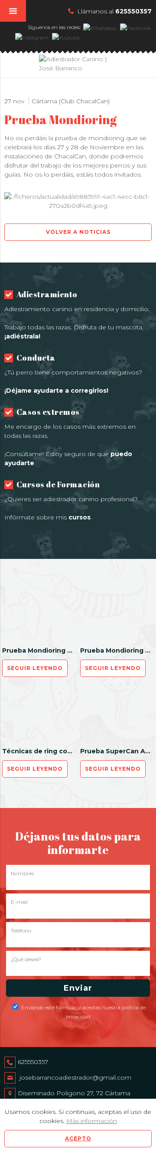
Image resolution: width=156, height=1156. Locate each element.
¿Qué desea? (26, 959)
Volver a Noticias (78, 232)
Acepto (78, 1138)
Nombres (22, 873)
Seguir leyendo (35, 668)
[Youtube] (65, 36)
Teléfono (21, 930)
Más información (91, 1121)
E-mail (19, 902)
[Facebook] (135, 27)
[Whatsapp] (99, 27)
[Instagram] (31, 36)
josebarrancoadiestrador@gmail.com (75, 1077)
